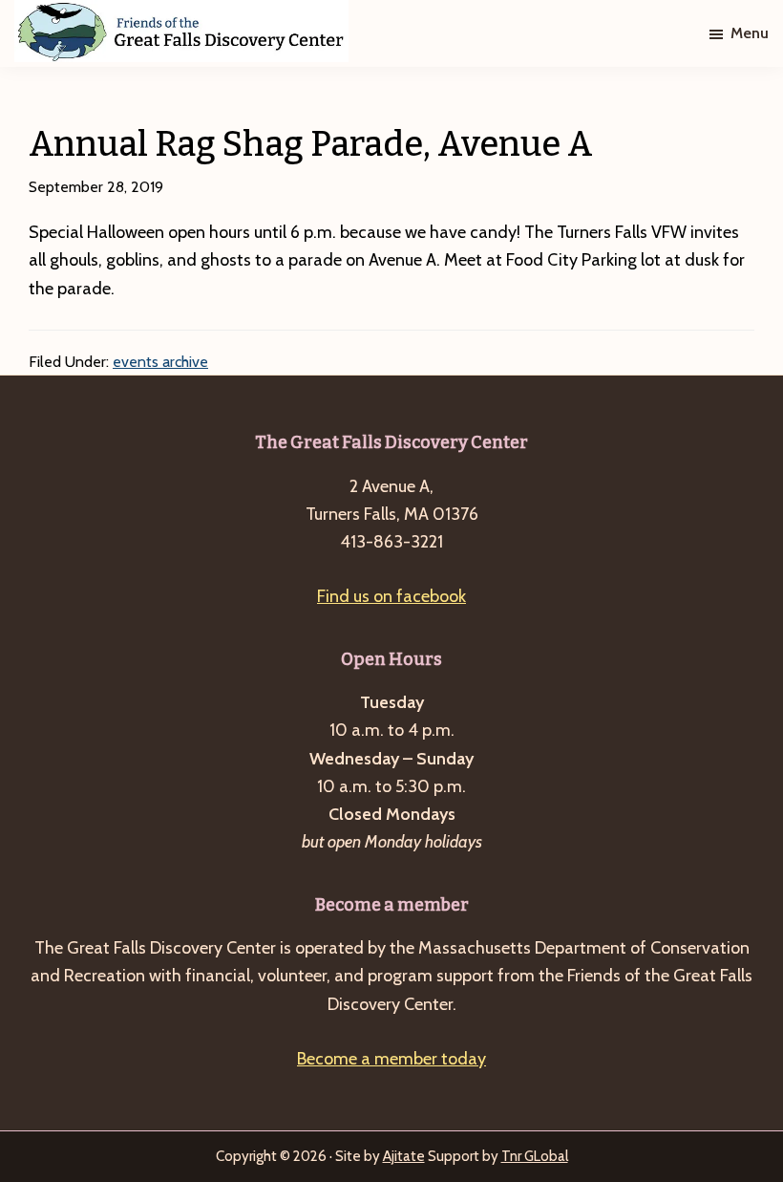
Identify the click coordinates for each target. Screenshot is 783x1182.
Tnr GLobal (534, 1156)
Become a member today (391, 1058)
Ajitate (404, 1156)
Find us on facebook (391, 596)
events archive (160, 362)
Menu (749, 33)
